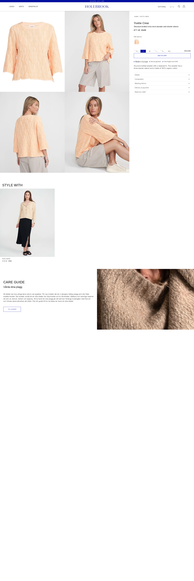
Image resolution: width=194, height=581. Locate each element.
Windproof (33, 6)
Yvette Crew (144, 16)
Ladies (11, 6)
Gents (21, 6)
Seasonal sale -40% (97, 1)
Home (136, 16)
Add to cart (162, 55)
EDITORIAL (162, 7)
